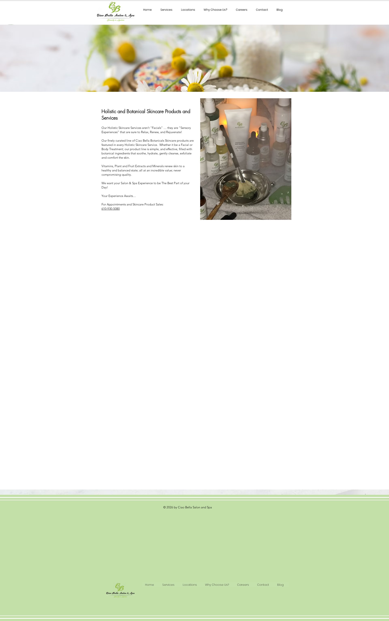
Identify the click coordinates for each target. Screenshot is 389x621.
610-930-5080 (111, 209)
